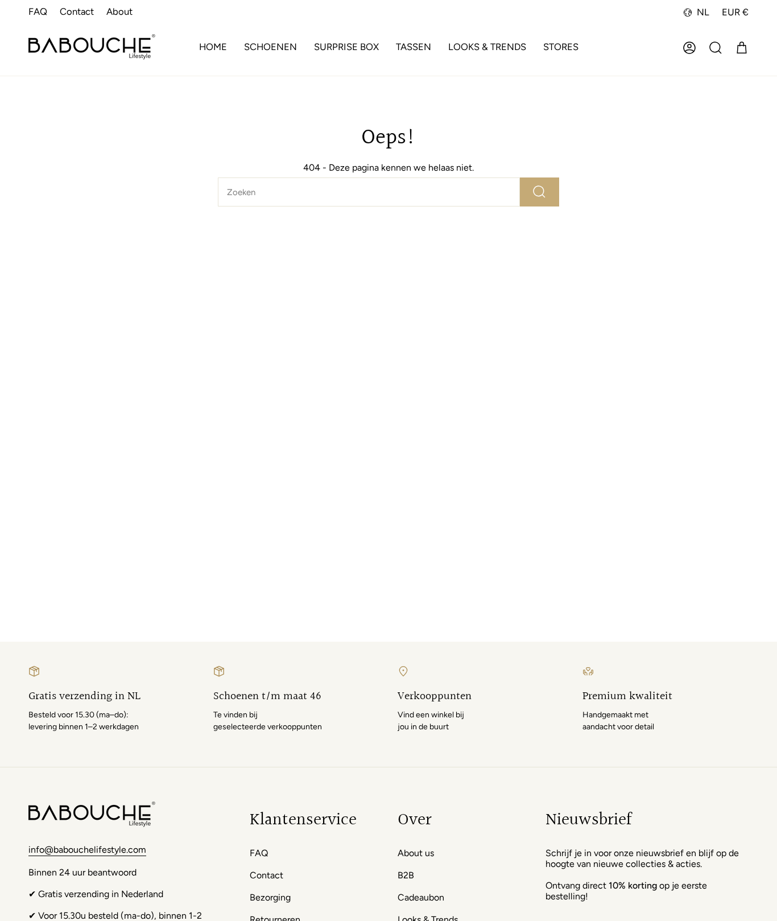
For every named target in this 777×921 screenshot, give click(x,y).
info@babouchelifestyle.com (87, 849)
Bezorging (270, 897)
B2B (406, 875)
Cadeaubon (421, 897)
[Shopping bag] (742, 47)
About (119, 11)
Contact (77, 11)
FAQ (37, 11)
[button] (270, 48)
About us (416, 853)
